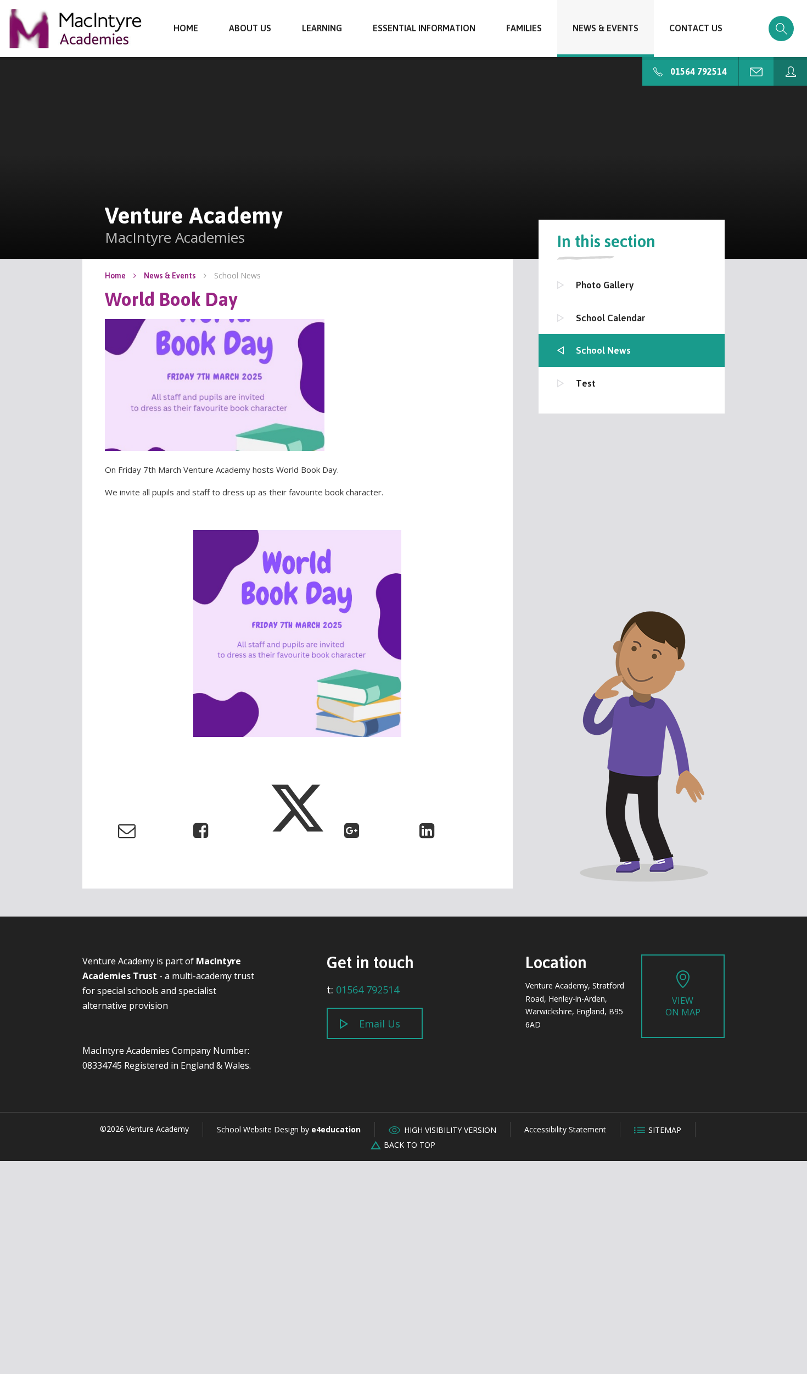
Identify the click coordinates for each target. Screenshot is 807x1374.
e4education (336, 1129)
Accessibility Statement (565, 1129)
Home (115, 275)
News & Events (170, 275)
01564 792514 (367, 989)
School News (237, 275)
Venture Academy (75, 28)
